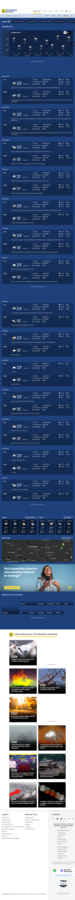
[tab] (65, 32)
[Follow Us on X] (73, 819)
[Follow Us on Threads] (69, 819)
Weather (8, 16)
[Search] (62, 11)
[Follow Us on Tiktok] (65, 819)
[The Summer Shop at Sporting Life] (69, 609)
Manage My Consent (8, 829)
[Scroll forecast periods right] (72, 44)
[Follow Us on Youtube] (61, 819)
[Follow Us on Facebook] (54, 819)
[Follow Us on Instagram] (57, 819)
